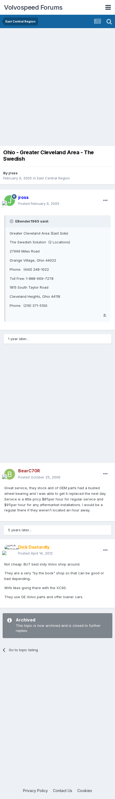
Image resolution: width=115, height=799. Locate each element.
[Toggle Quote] (12, 221)
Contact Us (62, 790)
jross (13, 173)
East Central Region (53, 178)
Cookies (84, 790)
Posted (38, 203)
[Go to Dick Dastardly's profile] (9, 550)
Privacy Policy (35, 790)
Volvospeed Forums (33, 7)
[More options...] (105, 200)
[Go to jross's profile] (9, 200)
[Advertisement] (57, 88)
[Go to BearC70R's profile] (9, 474)
